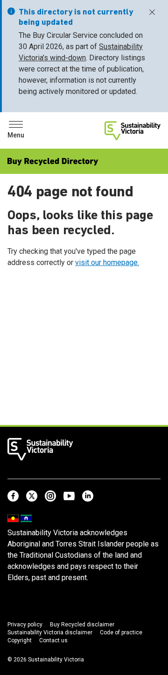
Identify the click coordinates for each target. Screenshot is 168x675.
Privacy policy (24, 624)
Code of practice (121, 632)
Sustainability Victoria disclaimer (49, 632)
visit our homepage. (107, 262)
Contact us (53, 640)
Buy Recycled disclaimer (82, 624)
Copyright (19, 640)
